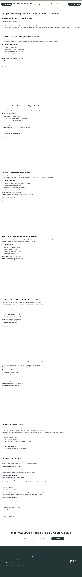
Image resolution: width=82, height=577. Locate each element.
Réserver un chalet (75, 4)
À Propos (56, 3)
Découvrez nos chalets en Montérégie (10, 385)
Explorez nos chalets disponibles (9, 497)
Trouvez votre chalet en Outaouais (10, 322)
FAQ (18, 562)
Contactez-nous (21, 565)
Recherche (39, 3)
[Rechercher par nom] (35, 4)
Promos (46, 3)
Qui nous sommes (21, 559)
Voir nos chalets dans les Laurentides (10, 62)
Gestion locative (7, 4)
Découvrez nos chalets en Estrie (9, 259)
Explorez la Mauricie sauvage (8, 197)
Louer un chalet (10, 559)
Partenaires (9, 565)
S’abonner (57, 538)
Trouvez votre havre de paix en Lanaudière (11, 133)
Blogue (51, 3)
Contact (63, 3)
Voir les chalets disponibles (10, 446)
